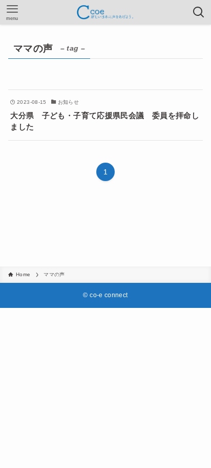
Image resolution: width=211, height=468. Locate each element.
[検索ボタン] (198, 12)
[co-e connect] (105, 12)
